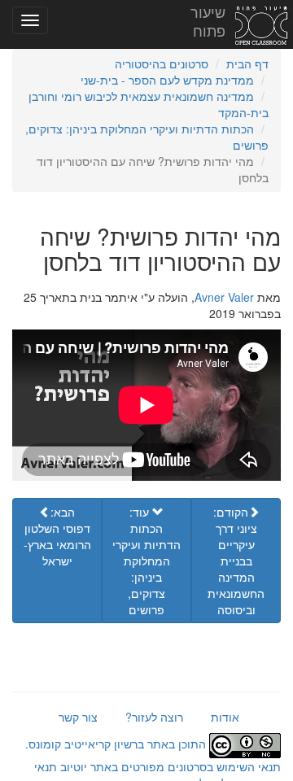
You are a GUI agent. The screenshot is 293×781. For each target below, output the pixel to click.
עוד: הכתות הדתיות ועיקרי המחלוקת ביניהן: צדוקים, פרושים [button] (146, 560)
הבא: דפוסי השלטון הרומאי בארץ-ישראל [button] (57, 536)
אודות (225, 717)
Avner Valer (224, 297)
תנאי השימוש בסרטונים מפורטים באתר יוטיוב (169, 766)
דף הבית (247, 63)
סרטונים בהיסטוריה (161, 63)
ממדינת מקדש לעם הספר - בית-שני (167, 80)
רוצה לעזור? (154, 717)
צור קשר (78, 717)
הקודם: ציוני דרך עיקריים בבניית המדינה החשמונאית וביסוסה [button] (236, 560)
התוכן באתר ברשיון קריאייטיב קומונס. (117, 743)
